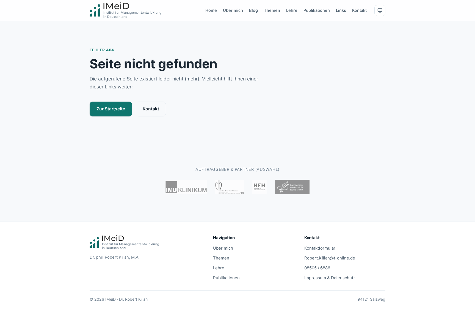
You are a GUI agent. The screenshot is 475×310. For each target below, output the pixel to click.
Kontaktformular (319, 248)
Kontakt (359, 10)
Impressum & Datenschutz (329, 277)
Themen (272, 10)
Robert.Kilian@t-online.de (329, 258)
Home (211, 10)
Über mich (233, 10)
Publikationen (316, 10)
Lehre (291, 10)
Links (341, 10)
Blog (253, 10)
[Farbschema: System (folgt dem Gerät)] (379, 10)
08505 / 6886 (317, 267)
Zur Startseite (110, 108)
